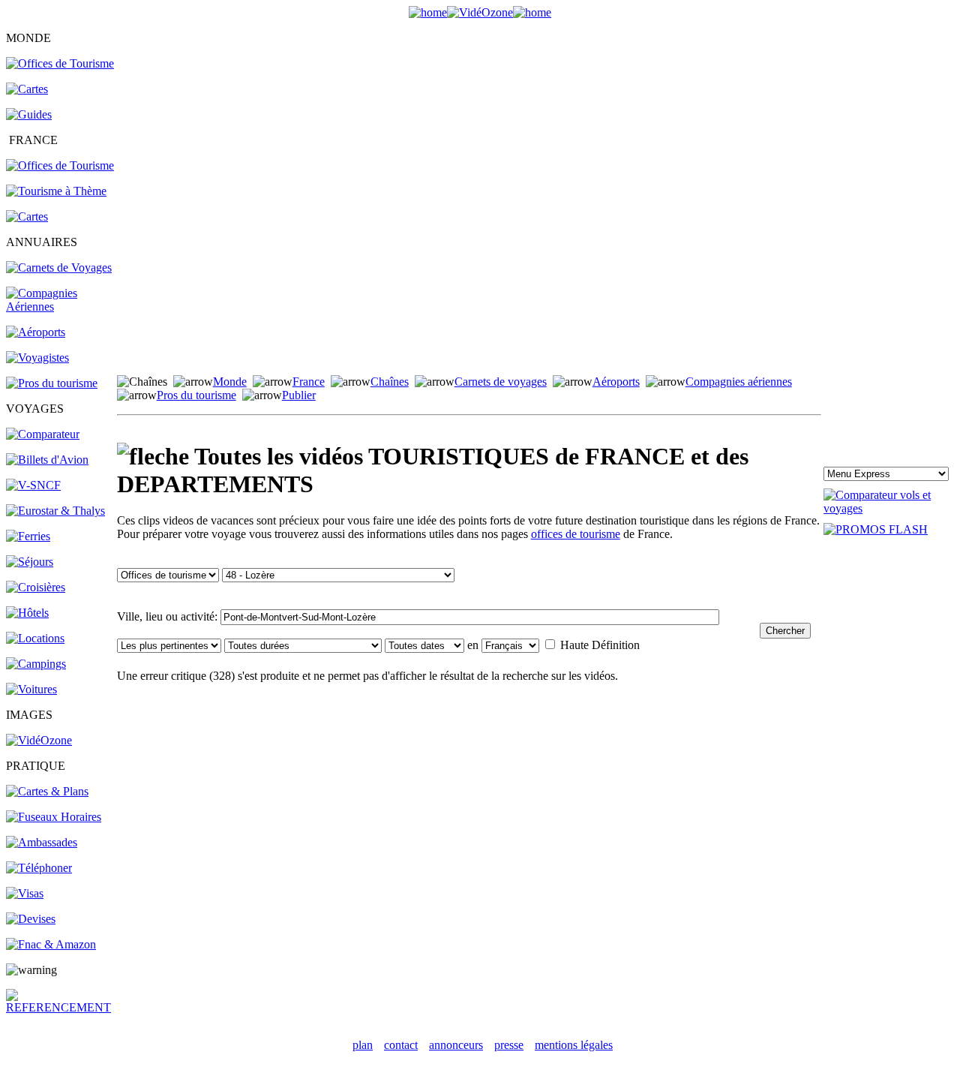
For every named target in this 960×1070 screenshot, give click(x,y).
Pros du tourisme (196, 395)
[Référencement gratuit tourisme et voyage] (60, 1007)
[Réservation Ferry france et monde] (28, 536)
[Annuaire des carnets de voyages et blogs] (59, 267)
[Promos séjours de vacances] (29, 561)
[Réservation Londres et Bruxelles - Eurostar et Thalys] (55, 510)
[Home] (428, 12)
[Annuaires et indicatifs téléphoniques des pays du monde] (39, 867)
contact (401, 1044)
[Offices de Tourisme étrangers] (60, 63)
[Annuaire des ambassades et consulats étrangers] (41, 842)
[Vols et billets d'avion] (47, 459)
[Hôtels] (27, 612)
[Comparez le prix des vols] (889, 508)
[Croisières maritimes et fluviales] (35, 587)
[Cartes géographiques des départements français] (27, 216)
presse (509, 1044)
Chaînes (389, 381)
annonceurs (456, 1044)
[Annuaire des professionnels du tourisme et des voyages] (52, 383)
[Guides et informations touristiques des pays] (29, 114)
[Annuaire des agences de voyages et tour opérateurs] (37, 357)
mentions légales (574, 1044)
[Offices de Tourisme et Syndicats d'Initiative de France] (60, 165)
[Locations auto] (31, 689)
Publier (299, 395)
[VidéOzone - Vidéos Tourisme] (480, 12)
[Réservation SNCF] (33, 485)
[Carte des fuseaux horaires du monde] (53, 816)
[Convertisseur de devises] (31, 918)
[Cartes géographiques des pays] (27, 89)
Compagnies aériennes (739, 381)
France (308, 381)
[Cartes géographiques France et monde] (47, 791)
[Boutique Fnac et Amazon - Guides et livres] (51, 944)
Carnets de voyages (500, 381)
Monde (230, 381)
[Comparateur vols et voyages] (43, 434)
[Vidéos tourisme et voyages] (39, 740)
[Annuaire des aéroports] (35, 332)
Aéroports (616, 381)
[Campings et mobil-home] (36, 663)
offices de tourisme (575, 533)
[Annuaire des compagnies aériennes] (60, 306)
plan (362, 1044)
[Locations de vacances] (35, 638)
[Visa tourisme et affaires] (25, 893)
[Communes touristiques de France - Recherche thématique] (56, 191)
